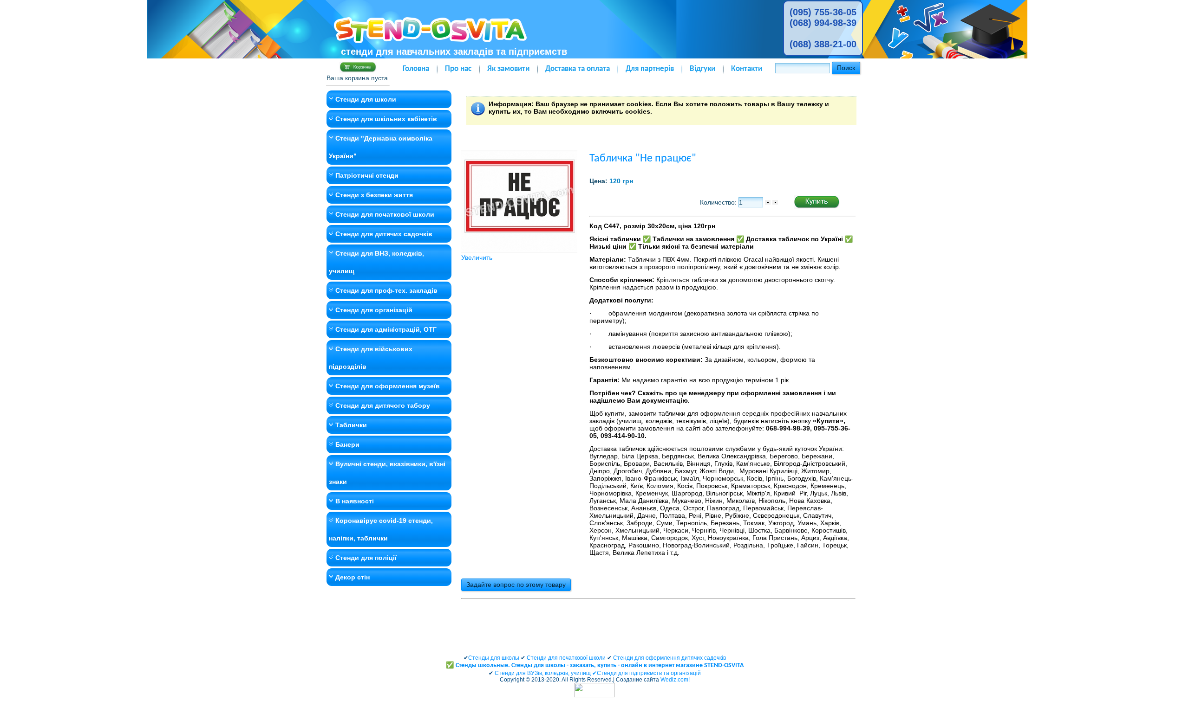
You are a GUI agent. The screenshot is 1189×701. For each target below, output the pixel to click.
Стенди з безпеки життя (374, 195)
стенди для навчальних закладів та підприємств (454, 51)
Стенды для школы (493, 658)
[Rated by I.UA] (594, 695)
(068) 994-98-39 (823, 23)
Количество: (719, 202)
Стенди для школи (365, 99)
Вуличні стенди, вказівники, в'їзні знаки (387, 472)
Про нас (458, 69)
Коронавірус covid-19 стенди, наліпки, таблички (381, 529)
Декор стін (352, 577)
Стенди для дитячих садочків (383, 234)
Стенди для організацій (373, 310)
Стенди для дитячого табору (382, 405)
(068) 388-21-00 (823, 44)
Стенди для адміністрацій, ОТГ (386, 329)
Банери (347, 444)
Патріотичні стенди (367, 175)
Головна (416, 69)
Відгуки (702, 69)
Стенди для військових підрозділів (370, 357)
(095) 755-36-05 (823, 12)
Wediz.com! (675, 679)
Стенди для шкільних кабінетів (386, 118)
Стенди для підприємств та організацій (649, 673)
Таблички (351, 425)
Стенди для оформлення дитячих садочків (669, 658)
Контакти (746, 69)
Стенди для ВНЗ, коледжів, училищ (376, 262)
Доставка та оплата (577, 69)
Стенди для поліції (366, 557)
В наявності (354, 501)
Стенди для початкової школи (384, 214)
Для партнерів (650, 69)
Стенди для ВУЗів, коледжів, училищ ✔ (546, 673)
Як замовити (508, 69)
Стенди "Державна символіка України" (380, 147)
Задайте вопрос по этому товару (516, 584)
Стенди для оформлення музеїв (387, 386)
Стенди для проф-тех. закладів (386, 290)
